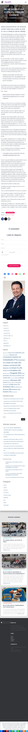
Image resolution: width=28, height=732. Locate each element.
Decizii (16, 365)
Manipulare (6, 338)
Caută (4, 417)
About (12, 637)
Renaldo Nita (6, 398)
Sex (15, 387)
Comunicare (7, 214)
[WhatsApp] (12, 731)
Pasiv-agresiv (12, 382)
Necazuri (12, 214)
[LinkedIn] (9, 731)
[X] (4, 731)
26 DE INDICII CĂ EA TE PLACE (16, 398)
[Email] (15, 731)
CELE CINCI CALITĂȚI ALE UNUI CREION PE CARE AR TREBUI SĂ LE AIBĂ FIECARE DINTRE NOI (14, 448)
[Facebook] (1, 731)
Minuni (17, 377)
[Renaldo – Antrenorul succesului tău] (6, 2)
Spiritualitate (6, 345)
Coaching (5, 330)
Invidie (6, 377)
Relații (5, 343)
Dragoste (15, 373)
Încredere (15, 389)
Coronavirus (6, 333)
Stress (20, 386)
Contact (12, 640)
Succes (7, 389)
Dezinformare (6, 373)
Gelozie (20, 375)
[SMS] (18, 731)
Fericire (8, 375)
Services (12, 639)
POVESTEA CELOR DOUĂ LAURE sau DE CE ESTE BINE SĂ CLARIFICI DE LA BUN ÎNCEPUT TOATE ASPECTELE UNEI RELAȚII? (14, 441)
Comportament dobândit (12, 357)
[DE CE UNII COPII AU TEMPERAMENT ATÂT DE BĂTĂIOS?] (14, 594)
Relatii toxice (15, 384)
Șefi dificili (14, 391)
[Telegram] (26, 731)
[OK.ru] (23, 731)
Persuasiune (6, 384)
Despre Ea (17, 368)
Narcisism (7, 380)
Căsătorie (7, 365)
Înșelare (7, 392)
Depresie (7, 368)
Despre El (6, 370)
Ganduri (14, 375)
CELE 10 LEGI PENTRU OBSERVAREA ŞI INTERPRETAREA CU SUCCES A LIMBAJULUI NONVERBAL (13, 430)
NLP (4, 340)
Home (12, 636)
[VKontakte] (21, 731)
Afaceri (5, 325)
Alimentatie (5, 352)
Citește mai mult (6, 549)
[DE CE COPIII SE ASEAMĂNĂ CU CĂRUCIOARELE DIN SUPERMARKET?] (14, 560)
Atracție (13, 355)
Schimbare (8, 387)
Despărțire (16, 370)
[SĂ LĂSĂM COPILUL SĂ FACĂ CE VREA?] (14, 529)
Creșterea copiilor (10, 212)
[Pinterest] (7, 731)
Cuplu (17, 363)
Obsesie (6, 382)
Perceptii (18, 382)
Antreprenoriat (12, 352)
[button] (11, 252)
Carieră (5, 328)
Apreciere (20, 352)
